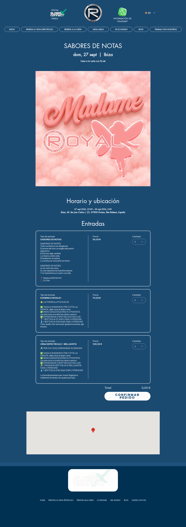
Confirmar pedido (127, 396)
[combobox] (139, 242)
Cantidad (136, 236)
